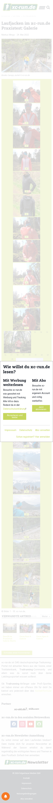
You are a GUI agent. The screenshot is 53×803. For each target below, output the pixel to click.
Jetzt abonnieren (41, 408)
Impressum (10, 430)
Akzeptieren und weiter (15, 416)
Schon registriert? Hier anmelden (33, 436)
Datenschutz (25, 430)
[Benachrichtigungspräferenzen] (5, 796)
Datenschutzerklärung (14, 408)
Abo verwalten (42, 430)
